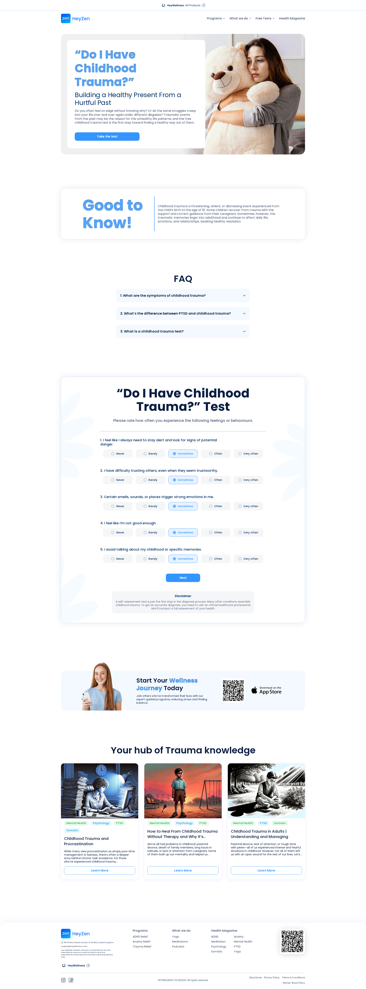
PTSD (237, 946)
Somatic (216, 951)
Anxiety (239, 937)
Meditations (180, 941)
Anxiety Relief (141, 941)
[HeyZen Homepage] (75, 18)
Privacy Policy (272, 977)
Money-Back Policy (294, 982)
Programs (214, 18)
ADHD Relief (140, 937)
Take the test (107, 136)
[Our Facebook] (71, 980)
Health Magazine (292, 18)
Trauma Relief (142, 946)
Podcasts (178, 946)
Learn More (99, 870)
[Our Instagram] (63, 980)
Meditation (218, 941)
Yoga (175, 937)
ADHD (214, 937)
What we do (239, 18)
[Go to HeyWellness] (183, 5)
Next (183, 578)
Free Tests (263, 18)
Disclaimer (255, 977)
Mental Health (243, 941)
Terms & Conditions (293, 977)
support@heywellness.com (74, 946)
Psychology (218, 946)
